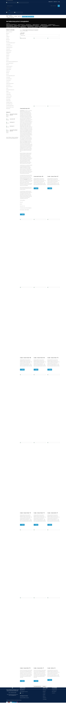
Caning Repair (25, 179)
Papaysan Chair (8, 50)
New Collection (54, 691)
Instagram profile (54, 689)
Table (7, 91)
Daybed (7, 55)
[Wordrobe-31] (7, 127)
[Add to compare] (21, 107)
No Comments (26, 691)
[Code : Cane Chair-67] (53, 71)
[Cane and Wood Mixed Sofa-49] (7, 115)
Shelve (7, 72)
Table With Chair (8, 102)
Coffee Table (8, 94)
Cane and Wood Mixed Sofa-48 (13, 130)
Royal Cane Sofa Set (9, 86)
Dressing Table (8, 97)
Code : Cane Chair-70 (52, 357)
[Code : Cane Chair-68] (26, 252)
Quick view (21, 216)
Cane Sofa (7, 77)
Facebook (44, 691)
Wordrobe (7, 108)
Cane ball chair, (22, 110)
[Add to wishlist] (21, 212)
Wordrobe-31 (12, 126)
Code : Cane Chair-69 (39, 357)
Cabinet (7, 36)
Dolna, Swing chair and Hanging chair (11, 61)
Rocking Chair (8, 52)
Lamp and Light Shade (9, 63)
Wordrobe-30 (12, 122)
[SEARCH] (59, 6)
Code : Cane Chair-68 (25, 357)
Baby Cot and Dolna (9, 31)
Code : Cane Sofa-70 (25, 668)
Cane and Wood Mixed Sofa (10, 75)
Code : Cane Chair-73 (39, 513)
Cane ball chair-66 (38, 176)
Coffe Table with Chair (9, 105)
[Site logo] (11, 3)
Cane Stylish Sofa (8, 78)
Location (44, 694)
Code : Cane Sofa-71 (39, 668)
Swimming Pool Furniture (9, 89)
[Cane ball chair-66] (40, 71)
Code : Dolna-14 (51, 668)
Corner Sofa (8, 80)
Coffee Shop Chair (8, 47)
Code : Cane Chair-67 (52, 176)
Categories (8, 23)
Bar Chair (7, 41)
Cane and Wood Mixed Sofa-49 (13, 114)
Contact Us (44, 697)
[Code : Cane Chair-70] (53, 252)
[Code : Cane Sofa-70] (26, 563)
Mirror (7, 64)
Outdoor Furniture (8, 66)
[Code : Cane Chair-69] (40, 252)
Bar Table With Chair (9, 103)
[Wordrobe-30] (7, 123)
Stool (7, 88)
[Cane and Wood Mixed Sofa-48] (7, 131)
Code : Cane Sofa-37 (52, 513)
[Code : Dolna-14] (53, 563)
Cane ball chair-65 (24, 108)
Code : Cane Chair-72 (25, 513)
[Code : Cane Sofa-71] (40, 563)
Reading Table (8, 100)
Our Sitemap (44, 699)
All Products (44, 689)
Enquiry (23, 214)
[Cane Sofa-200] (7, 119)
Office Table (8, 99)
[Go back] (7, 19)
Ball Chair (7, 39)
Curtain (7, 53)
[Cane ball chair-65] (26, 71)
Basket (7, 33)
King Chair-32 (22, 689)
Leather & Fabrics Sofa (9, 83)
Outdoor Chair (8, 67)
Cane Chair (7, 44)
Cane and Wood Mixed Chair (10, 42)
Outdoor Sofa (8, 69)
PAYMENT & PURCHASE (10, 17)
